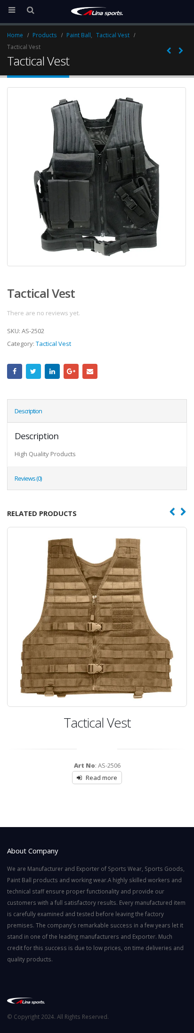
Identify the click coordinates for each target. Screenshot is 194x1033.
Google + (71, 371)
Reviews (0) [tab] (28, 478)
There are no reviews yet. (43, 313)
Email (89, 371)
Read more (101, 777)
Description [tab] (28, 411)
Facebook (14, 371)
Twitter (33, 371)
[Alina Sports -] (97, 11)
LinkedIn (52, 371)
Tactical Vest (53, 343)
